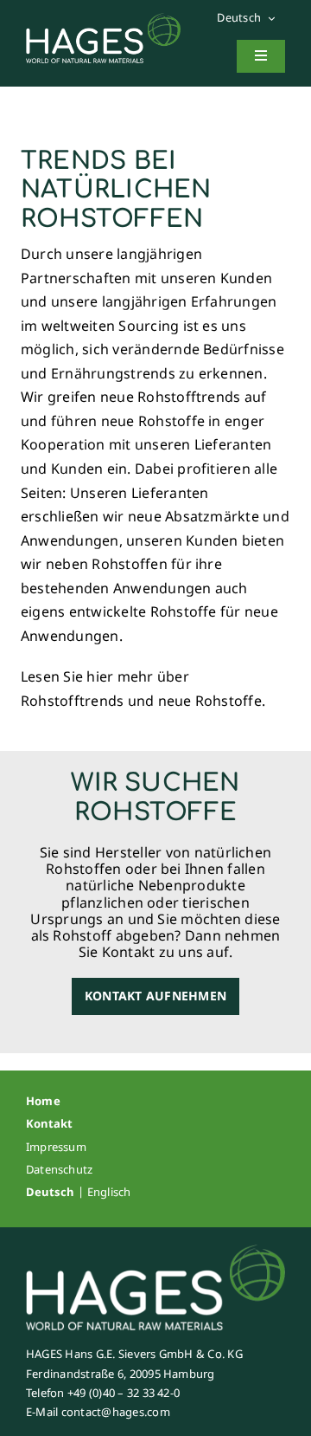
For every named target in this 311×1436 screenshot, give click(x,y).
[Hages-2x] (103, 19)
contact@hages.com (115, 1412)
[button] (251, 18)
